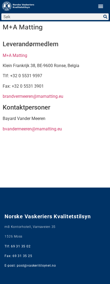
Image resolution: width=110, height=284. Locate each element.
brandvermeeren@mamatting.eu (33, 96)
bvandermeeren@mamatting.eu (32, 128)
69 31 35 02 (20, 246)
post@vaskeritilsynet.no (36, 265)
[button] (101, 6)
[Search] (105, 16)
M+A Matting (15, 55)
